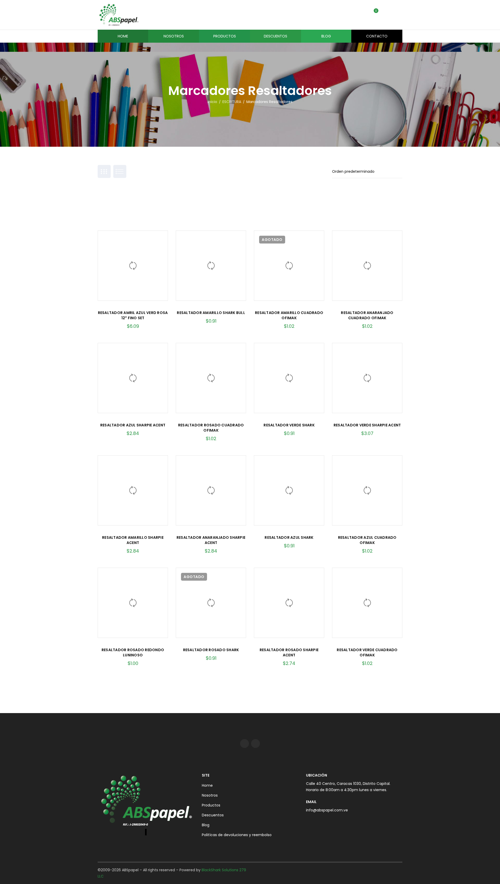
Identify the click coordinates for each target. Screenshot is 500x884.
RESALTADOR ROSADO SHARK (211, 649)
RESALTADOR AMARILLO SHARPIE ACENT (133, 540)
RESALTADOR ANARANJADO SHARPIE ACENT (211, 540)
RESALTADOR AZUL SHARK (289, 537)
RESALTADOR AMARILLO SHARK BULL (211, 312)
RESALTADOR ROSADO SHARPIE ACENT (289, 652)
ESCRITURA (231, 101)
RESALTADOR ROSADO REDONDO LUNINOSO (133, 652)
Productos (211, 805)
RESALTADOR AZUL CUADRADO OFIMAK (367, 540)
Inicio (212, 101)
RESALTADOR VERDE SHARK (289, 425)
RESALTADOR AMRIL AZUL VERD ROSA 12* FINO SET (133, 315)
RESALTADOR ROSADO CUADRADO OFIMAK (211, 427)
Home (207, 785)
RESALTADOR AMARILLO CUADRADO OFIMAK (289, 315)
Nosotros (210, 795)
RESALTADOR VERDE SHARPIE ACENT (367, 425)
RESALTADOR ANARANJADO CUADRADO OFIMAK (367, 315)
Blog (205, 825)
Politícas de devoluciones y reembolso (237, 834)
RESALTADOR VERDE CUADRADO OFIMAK (367, 652)
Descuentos (213, 815)
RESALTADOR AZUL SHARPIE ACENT (132, 425)
